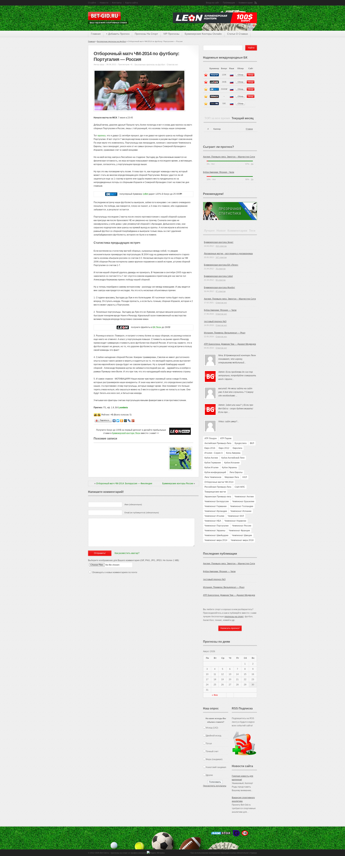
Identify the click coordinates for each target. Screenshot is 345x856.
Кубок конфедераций (215, 472)
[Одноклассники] (122, 420)
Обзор (240, 75)
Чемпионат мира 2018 (242, 540)
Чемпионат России (241, 525)
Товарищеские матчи (215, 492)
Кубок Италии (211, 467)
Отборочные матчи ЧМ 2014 (218, 482)
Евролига (237, 448)
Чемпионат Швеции (242, 535)
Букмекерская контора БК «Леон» (221, 265)
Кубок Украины (229, 467)
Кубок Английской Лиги (233, 458)
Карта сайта (131, 2)
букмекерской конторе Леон (126, 433)
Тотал (209, 743)
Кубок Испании (232, 462)
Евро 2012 (224, 448)
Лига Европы (236, 472)
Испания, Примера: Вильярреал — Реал (224, 333)
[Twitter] (118, 420)
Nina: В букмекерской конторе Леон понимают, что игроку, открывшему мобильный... (237, 359)
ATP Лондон (210, 438)
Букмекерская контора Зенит (218, 242)
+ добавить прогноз (117, 33)
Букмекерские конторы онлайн (203, 33)
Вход (250, 75)
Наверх (253, 853)
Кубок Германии (212, 462)
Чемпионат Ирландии (215, 511)
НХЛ (244, 477)
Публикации (229, 2)
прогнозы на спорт (146, 33)
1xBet (145, 194)
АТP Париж (225, 438)
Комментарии (246, 2)
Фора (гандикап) (214, 759)
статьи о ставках (237, 33)
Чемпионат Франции (239, 530)
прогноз (102, 135)
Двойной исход (213, 735)
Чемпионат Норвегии (235, 521)
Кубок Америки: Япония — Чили (220, 310)
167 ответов (221, 257)
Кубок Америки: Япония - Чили (218, 172)
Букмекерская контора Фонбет (219, 287)
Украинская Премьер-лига (217, 496)
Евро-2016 (209, 448)
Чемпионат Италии (214, 516)
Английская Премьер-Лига (217, 443)
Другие (209, 775)
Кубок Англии (211, 458)
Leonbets (123, 407)
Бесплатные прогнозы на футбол (111, 41)
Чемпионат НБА (212, 521)
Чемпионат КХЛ (236, 516)
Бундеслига (241, 443)
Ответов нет (172, 64)
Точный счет (212, 751)
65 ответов (221, 280)
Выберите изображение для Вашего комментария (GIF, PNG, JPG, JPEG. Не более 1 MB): (133, 560)
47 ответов (221, 291)
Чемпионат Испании (240, 511)
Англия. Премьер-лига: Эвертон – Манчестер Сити (229, 157)
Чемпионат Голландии (241, 506)
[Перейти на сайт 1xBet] (111, 194)
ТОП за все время (217, 118)
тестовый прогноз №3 (215, 321)
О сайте (92, 2)
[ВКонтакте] (114, 420)
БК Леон (157, 327)
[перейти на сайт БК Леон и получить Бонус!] (180, 431)
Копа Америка (233, 453)
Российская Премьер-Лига (217, 487)
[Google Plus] (133, 420)
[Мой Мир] (125, 420)
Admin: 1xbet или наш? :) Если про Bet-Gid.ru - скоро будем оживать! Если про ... (235, 408)
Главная (91, 41)
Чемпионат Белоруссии (216, 501)
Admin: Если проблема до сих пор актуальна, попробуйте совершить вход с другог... (237, 375)
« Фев (215, 695)
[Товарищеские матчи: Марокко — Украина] (180, 469)
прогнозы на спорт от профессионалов (128, 853)
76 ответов (221, 269)
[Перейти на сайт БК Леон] (123, 327)
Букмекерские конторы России (177, 483)
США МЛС (240, 487)
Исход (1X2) (212, 728)
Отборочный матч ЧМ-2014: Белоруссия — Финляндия (124, 483)
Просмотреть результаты (214, 786)
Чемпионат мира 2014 (215, 540)
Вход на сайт (212, 2)
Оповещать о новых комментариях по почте (114, 572)
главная (96, 33)
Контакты (117, 2)
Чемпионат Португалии (216, 525)
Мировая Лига (232, 477)
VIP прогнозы (171, 33)
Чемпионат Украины (214, 530)
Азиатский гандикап (216, 767)
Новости (104, 2)
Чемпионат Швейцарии (216, 535)
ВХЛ (252, 443)
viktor (102, 64)
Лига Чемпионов (212, 477)
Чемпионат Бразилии (243, 501)
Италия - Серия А (213, 453)
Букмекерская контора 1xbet (218, 276)
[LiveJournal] (129, 420)
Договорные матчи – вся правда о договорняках (228, 253)
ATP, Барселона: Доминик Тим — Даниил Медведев (230, 344)
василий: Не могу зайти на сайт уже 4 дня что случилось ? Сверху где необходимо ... (235, 392)
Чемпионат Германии (215, 506)
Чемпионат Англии (244, 496)
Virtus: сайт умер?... (228, 421)
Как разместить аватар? (127, 553)
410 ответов (221, 246)
